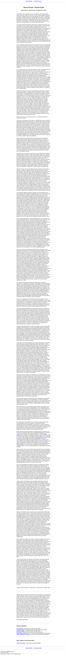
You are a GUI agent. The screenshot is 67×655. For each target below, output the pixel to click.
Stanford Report (19, 628)
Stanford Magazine (20, 630)
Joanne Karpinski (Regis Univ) (22, 633)
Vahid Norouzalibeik (20, 643)
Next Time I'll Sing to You (40, 437)
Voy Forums (19, 632)
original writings (37, 643)
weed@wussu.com (10, 651)
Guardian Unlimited (20, 629)
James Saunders (29, 1)
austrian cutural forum (23, 619)
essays (30, 643)
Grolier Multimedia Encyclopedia (23, 634)
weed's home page (37, 1)
